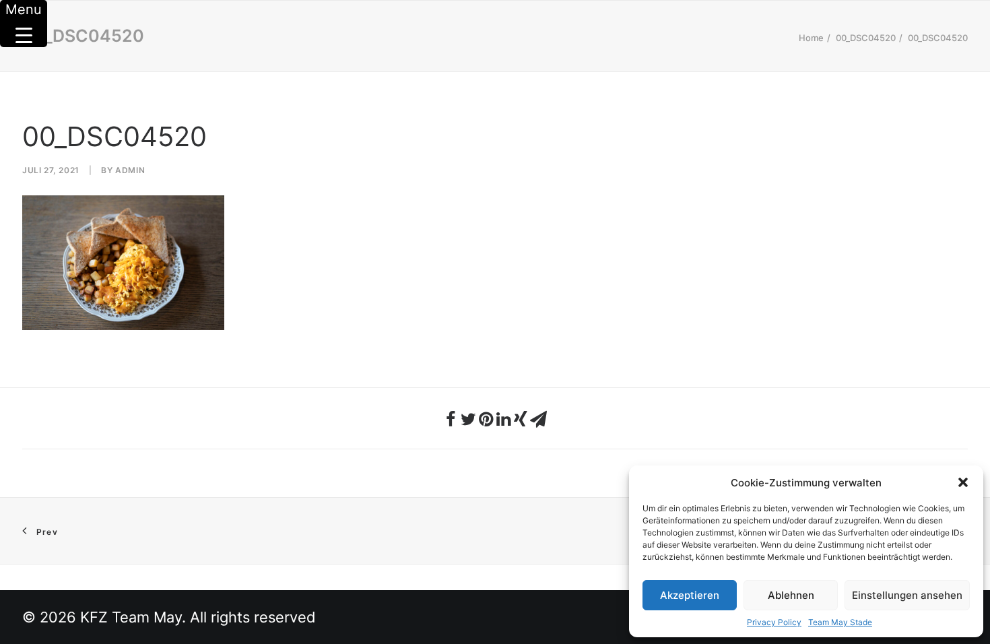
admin (130, 170)
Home (811, 37)
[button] (963, 482)
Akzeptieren (689, 595)
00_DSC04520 (866, 37)
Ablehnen (791, 595)
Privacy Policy (774, 622)
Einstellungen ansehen (907, 595)
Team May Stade (840, 622)
